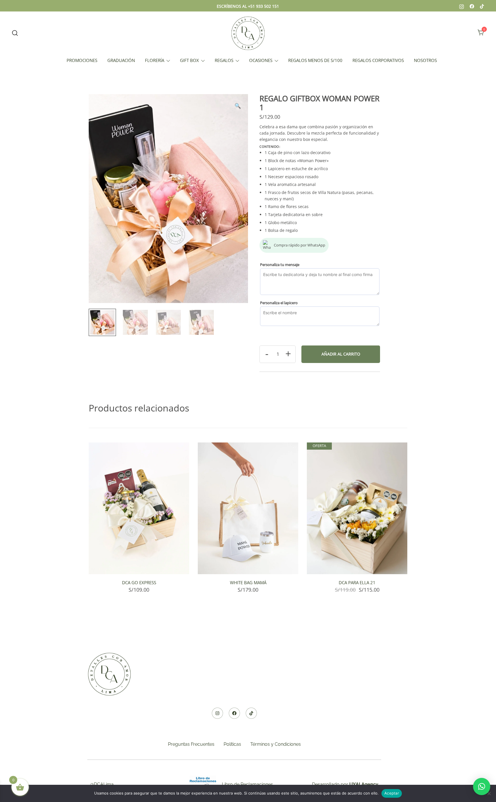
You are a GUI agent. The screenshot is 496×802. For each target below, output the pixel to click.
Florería (154, 60)
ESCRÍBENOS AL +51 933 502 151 (248, 6)
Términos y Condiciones (275, 744)
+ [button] (288, 353)
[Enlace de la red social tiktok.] (482, 5)
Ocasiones (260, 60)
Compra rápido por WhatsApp (299, 245)
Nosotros (425, 60)
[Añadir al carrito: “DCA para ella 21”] (357, 564)
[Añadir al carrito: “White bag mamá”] (248, 564)
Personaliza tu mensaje (279, 264)
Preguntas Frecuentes (191, 744)
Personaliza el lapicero (279, 302)
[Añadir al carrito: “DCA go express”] (139, 564)
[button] (238, 106)
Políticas (232, 744)
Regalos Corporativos (378, 60)
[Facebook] (234, 713)
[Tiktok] (251, 713)
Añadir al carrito (340, 354)
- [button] (266, 353)
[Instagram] (217, 713)
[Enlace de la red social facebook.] (472, 5)
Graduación (121, 60)
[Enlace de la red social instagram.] (461, 5)
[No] (489, 793)
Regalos (224, 60)
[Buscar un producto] (15, 33)
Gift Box (189, 60)
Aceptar (391, 793)
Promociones (82, 60)
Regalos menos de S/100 (315, 60)
